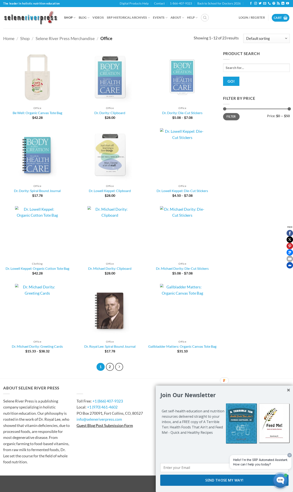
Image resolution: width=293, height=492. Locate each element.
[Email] (290, 259)
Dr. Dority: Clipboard (109, 113)
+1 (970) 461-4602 (102, 407)
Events (159, 17)
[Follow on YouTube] (287, 3)
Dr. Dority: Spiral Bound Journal (37, 191)
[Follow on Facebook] (250, 3)
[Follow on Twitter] (260, 3)
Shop (68, 17)
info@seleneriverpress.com (99, 419)
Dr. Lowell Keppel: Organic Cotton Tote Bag (37, 268)
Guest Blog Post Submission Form (105, 425)
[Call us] (269, 3)
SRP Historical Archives (127, 17)
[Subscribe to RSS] (278, 3)
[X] (290, 239)
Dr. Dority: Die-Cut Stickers (182, 113)
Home (8, 38)
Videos (98, 17)
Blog (83, 17)
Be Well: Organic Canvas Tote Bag (37, 113)
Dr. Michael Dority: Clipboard (109, 268)
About (176, 17)
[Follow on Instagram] (255, 3)
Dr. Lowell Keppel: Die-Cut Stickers (182, 191)
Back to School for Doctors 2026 (219, 3)
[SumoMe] (290, 265)
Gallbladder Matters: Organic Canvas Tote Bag (182, 346)
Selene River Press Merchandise (65, 38)
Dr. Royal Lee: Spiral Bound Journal (110, 346)
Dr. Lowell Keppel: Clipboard (110, 191)
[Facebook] (290, 233)
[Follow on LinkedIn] (282, 3)
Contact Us (90, 388)
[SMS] (290, 252)
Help (191, 17)
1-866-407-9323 (181, 3)
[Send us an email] (264, 3)
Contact (159, 3)
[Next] (119, 367)
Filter (231, 116)
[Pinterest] (290, 246)
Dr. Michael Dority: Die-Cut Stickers (182, 268)
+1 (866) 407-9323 (107, 401)
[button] (205, 18)
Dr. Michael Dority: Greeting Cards (37, 346)
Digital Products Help (134, 3)
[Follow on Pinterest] (273, 3)
